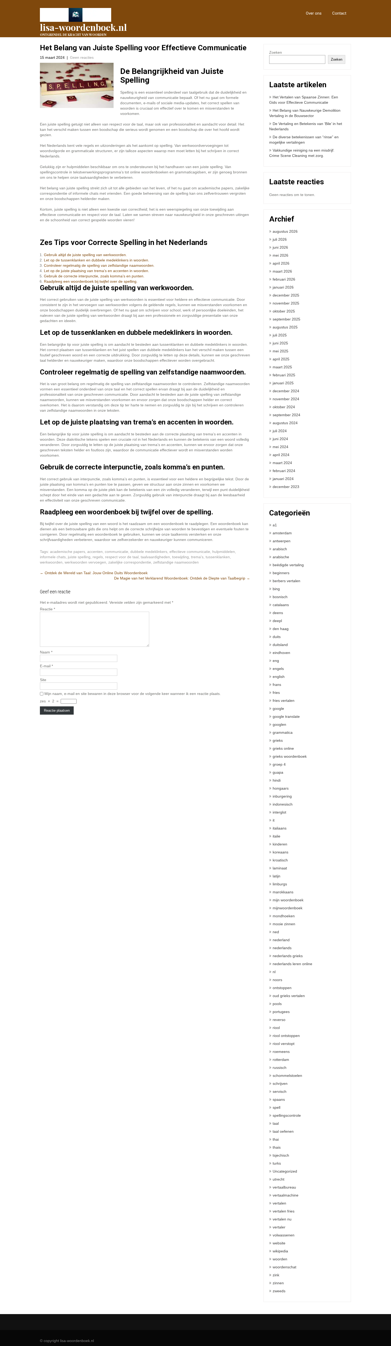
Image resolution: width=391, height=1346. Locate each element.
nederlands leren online (292, 964)
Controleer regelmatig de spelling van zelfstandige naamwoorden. (99, 265)
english (279, 676)
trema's (197, 557)
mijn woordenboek (288, 900)
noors (277, 980)
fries (276, 692)
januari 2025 (283, 383)
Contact (339, 13)
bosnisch (280, 597)
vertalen (279, 1203)
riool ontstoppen (286, 1036)
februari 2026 (284, 279)
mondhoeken (284, 916)
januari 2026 (283, 287)
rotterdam (281, 1059)
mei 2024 (280, 447)
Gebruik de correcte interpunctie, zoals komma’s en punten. (94, 276)
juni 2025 (280, 343)
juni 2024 (280, 439)
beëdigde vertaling (288, 565)
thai (276, 1139)
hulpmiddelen (223, 551)
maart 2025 (282, 367)
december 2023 (286, 487)
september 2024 (286, 415)
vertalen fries (283, 1211)
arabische (281, 557)
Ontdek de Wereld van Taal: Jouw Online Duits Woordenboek (94, 573)
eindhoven (281, 653)
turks (277, 1163)
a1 (275, 525)
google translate (286, 716)
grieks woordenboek (290, 756)
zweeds (279, 1291)
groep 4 (279, 764)
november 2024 (286, 399)
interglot (279, 812)
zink (276, 1275)
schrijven (280, 1083)
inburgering (282, 796)
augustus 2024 (285, 423)
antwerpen (281, 541)
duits (277, 637)
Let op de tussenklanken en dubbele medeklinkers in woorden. (96, 260)
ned (276, 932)
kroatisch (280, 860)
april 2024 (281, 455)
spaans (279, 1099)
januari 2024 (283, 479)
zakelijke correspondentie (129, 562)
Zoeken (275, 52)
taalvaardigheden (155, 557)
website (279, 1243)
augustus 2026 (285, 231)
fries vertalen (283, 700)
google (278, 708)
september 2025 (286, 319)
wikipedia (280, 1251)
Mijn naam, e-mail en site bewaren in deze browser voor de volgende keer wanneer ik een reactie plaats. (132, 693)
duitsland (280, 645)
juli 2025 (280, 335)
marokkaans (283, 892)
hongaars (281, 788)
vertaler (279, 1227)
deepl (277, 621)
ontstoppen (282, 988)
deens (278, 613)
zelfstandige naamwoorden (176, 562)
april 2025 (281, 359)
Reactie (47, 609)
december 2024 (286, 391)
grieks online (283, 748)
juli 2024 (280, 431)
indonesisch (283, 804)
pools (277, 1004)
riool (276, 1028)
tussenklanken (218, 557)
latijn (276, 876)
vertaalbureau (284, 1187)
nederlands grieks (288, 956)
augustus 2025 (285, 327)
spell (276, 1107)
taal (276, 1123)
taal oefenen (283, 1131)
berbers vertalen (286, 581)
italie (276, 836)
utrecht (278, 1179)
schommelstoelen (287, 1075)
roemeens (281, 1051)
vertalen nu (282, 1219)
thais (277, 1147)
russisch (279, 1067)
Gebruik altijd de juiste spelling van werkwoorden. (85, 255)
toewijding (180, 557)
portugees (281, 1012)
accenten (95, 551)
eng (276, 661)
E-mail (46, 666)
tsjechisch (281, 1155)
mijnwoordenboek (287, 908)
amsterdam (282, 533)
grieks (278, 740)
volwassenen (283, 1235)
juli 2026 (280, 239)
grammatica (283, 732)
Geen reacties (82, 57)
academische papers (67, 551)
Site (43, 680)
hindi (277, 780)
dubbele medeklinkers (148, 551)
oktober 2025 (284, 311)
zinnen (278, 1283)
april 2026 (281, 263)
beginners (281, 573)
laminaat (280, 868)
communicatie (116, 551)
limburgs (280, 884)
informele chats (53, 557)
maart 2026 (282, 271)
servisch (279, 1091)
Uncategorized (285, 1171)
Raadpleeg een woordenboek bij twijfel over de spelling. (91, 281)
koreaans (280, 852)
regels (98, 557)
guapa (278, 772)
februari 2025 (284, 375)
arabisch (280, 549)
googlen (279, 724)
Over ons (314, 13)
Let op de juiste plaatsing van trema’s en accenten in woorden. (96, 271)
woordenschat (284, 1267)
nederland (281, 940)
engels (278, 668)
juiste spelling (79, 557)
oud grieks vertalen (289, 996)
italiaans (279, 828)
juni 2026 (280, 247)
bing (276, 589)
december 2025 (286, 295)
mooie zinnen (284, 924)
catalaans (281, 605)
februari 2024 (284, 471)
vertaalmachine (285, 1195)
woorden (280, 1259)
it (273, 820)
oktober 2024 (284, 407)
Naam (46, 652)
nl (274, 972)
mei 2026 (280, 255)
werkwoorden (51, 562)
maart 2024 (282, 463)
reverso (279, 1020)
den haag (281, 629)
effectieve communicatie (189, 551)
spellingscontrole (287, 1115)
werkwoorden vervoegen (85, 562)
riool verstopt (283, 1043)
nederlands (282, 948)
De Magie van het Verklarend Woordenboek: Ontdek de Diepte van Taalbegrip (182, 578)
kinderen (280, 844)
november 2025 (286, 303)
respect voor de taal (122, 557)
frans (277, 684)
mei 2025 (280, 351)
